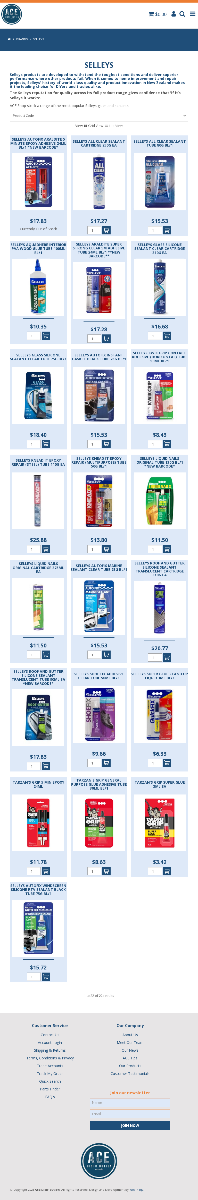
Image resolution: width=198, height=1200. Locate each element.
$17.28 (98, 329)
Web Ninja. (136, 1189)
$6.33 (160, 753)
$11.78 (38, 862)
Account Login (50, 1042)
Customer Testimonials (130, 1073)
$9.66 (99, 753)
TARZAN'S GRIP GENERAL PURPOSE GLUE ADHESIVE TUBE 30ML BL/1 (99, 784)
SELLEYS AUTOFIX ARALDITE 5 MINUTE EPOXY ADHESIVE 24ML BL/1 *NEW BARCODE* (38, 143)
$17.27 (98, 221)
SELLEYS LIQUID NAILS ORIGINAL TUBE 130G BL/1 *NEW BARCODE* (159, 462)
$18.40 (38, 434)
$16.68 (159, 326)
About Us (130, 1034)
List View (116, 125)
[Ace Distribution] (11, 13)
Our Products (130, 1065)
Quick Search (50, 1081)
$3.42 (160, 862)
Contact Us (50, 1034)
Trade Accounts (50, 1065)
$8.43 (160, 434)
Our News (130, 1050)
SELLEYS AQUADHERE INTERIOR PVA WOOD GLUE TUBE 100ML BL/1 (38, 249)
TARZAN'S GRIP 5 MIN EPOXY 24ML (38, 784)
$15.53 (159, 221)
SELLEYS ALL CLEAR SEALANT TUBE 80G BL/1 (160, 143)
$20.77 (159, 648)
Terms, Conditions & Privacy (50, 1058)
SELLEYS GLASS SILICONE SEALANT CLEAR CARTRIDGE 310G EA (159, 249)
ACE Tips (130, 1058)
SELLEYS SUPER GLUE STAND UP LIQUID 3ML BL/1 (159, 676)
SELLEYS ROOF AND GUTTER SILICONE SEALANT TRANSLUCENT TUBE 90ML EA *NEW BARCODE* (38, 677)
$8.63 (99, 862)
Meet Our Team (130, 1042)
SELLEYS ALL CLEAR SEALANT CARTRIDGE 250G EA (99, 143)
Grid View (95, 125)
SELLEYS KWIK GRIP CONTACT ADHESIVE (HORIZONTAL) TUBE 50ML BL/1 (159, 357)
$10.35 (38, 326)
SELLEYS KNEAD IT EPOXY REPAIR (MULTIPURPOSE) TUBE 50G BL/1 (99, 462)
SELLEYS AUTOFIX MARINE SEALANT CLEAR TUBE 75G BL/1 (99, 568)
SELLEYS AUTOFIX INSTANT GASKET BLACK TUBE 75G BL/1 (99, 357)
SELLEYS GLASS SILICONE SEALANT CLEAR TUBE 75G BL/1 (38, 357)
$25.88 (38, 540)
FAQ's (50, 1096)
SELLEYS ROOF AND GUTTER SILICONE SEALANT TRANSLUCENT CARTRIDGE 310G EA (160, 569)
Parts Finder (50, 1089)
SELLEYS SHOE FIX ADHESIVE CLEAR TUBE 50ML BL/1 (99, 676)
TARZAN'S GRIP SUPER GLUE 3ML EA (160, 784)
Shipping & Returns (50, 1050)
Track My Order (50, 1073)
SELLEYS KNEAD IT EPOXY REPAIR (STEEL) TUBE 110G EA (38, 462)
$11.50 (159, 540)
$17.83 (38, 221)
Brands (22, 39)
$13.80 (98, 540)
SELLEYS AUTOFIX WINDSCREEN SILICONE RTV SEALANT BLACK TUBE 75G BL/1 (38, 890)
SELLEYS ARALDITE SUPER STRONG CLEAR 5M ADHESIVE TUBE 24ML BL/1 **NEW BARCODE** (99, 250)
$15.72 (38, 967)
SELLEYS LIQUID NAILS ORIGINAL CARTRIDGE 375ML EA (38, 568)
